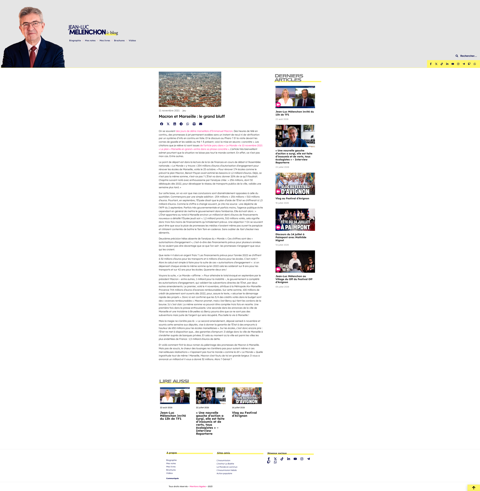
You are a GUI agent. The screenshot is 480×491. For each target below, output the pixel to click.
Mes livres (105, 40)
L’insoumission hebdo (227, 470)
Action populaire (224, 473)
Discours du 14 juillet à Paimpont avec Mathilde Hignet (291, 237)
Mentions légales (198, 486)
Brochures (119, 40)
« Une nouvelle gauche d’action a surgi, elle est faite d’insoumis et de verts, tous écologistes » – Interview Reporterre (210, 423)
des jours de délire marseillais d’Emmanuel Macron (204, 131)
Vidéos (132, 40)
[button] (161, 124)
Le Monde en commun (227, 467)
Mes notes (90, 40)
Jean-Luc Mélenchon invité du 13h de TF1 (173, 415)
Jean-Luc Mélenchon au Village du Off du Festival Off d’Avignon (294, 279)
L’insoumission (223, 460)
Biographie (75, 40)
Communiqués (172, 478)
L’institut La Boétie (225, 463)
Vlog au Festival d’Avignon (244, 414)
